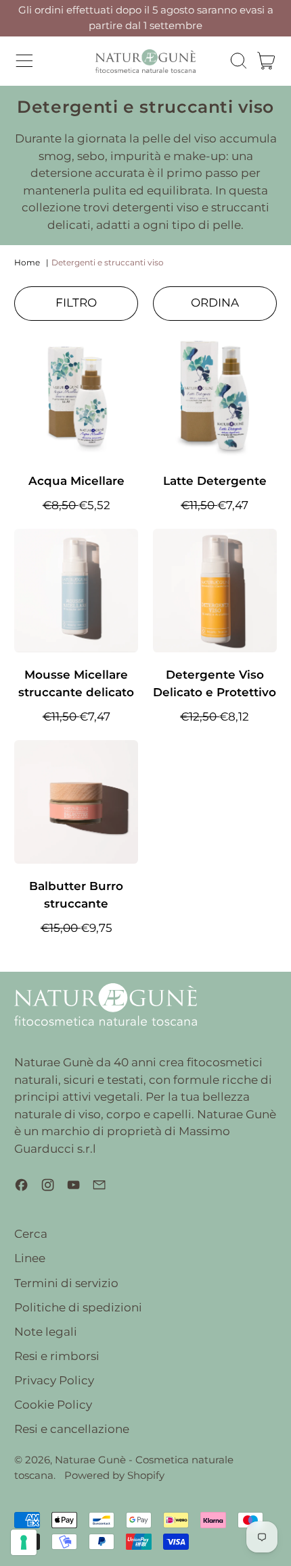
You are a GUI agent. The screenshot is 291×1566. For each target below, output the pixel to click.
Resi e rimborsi (56, 1356)
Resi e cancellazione (71, 1429)
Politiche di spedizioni (78, 1307)
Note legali (45, 1331)
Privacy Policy (54, 1380)
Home (27, 262)
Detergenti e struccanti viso (107, 262)
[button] (238, 61)
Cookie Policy (53, 1404)
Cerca (30, 1234)
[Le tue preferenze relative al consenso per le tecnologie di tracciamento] (24, 1542)
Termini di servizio (66, 1283)
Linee (29, 1258)
